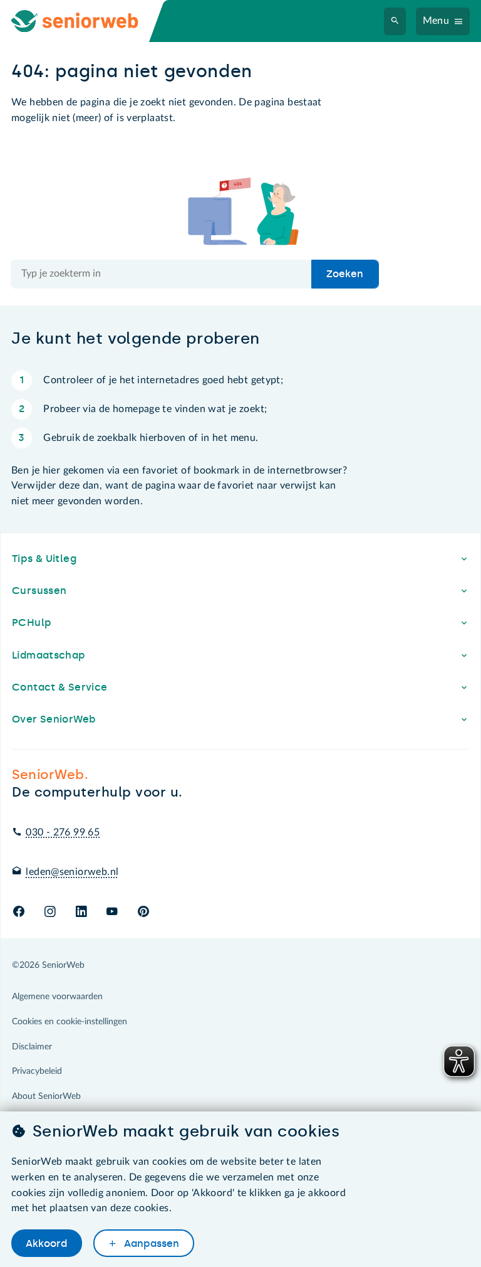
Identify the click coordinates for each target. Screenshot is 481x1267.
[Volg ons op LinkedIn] (81, 912)
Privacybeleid (37, 1071)
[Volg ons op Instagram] (49, 912)
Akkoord (46, 1243)
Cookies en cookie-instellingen (69, 1021)
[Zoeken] (395, 21)
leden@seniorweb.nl (72, 872)
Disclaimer (32, 1046)
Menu (436, 21)
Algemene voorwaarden (57, 996)
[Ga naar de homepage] (85, 21)
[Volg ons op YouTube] (111, 912)
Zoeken (344, 274)
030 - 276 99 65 (63, 832)
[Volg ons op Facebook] (19, 912)
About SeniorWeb (46, 1096)
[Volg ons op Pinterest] (143, 912)
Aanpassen (150, 1243)
